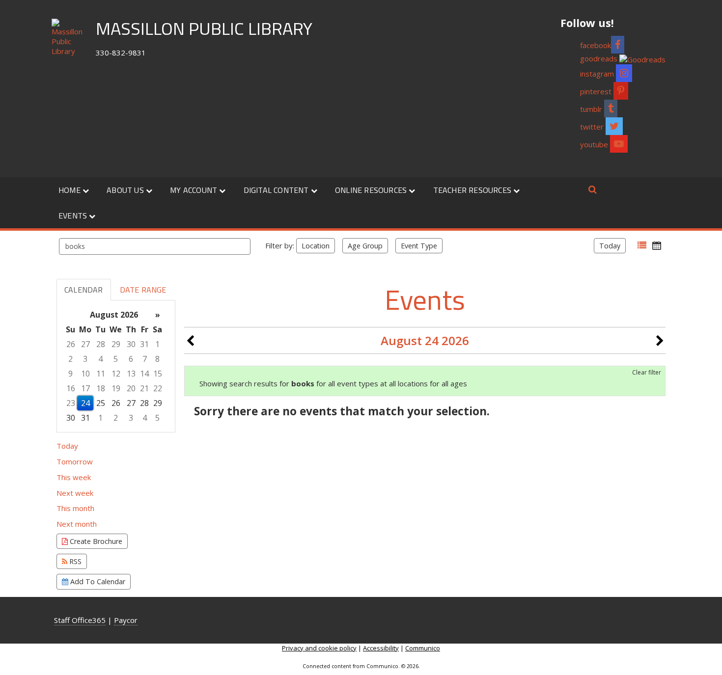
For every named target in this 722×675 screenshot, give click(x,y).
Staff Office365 (80, 620)
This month (75, 508)
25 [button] (100, 403)
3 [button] (85, 358)
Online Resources (372, 190)
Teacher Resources (473, 190)
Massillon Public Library (204, 28)
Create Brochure (95, 541)
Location (316, 245)
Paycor (126, 620)
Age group (365, 245)
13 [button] (131, 373)
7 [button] (144, 358)
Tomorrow (74, 461)
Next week (74, 493)
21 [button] (144, 388)
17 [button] (85, 388)
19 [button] (115, 388)
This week (73, 477)
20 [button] (131, 388)
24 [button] (85, 403)
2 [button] (70, 358)
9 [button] (70, 373)
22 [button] (157, 388)
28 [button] (100, 344)
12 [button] (115, 373)
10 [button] (85, 373)
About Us (126, 190)
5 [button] (115, 358)
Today (609, 245)
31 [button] (144, 344)
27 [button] (85, 344)
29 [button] (115, 344)
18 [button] (100, 388)
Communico (422, 648)
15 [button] (157, 373)
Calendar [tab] (83, 290)
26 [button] (70, 344)
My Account (194, 190)
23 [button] (70, 403)
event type (419, 245)
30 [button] (131, 344)
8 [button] (157, 358)
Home (70, 190)
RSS (74, 561)
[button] (642, 245)
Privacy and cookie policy (319, 648)
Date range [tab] (143, 290)
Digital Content (277, 190)
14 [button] (144, 373)
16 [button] (70, 388)
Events (73, 215)
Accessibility (381, 648)
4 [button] (100, 358)
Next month (76, 524)
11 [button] (100, 373)
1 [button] (157, 344)
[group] (116, 366)
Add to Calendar (96, 581)
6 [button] (131, 358)
